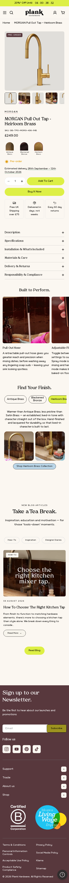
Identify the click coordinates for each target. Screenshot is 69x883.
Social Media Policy (47, 853)
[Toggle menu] (5, 13)
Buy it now (34, 192)
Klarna (39, 860)
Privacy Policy (44, 845)
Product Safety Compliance (12, 868)
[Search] (11, 13)
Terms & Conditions (14, 845)
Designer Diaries (53, 540)
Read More (15, 633)
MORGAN (11, 112)
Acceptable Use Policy (16, 860)
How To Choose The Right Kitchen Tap (34, 607)
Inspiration (30, 540)
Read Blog (34, 650)
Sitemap (41, 868)
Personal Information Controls (15, 853)
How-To (12, 540)
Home (6, 23)
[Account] (55, 13)
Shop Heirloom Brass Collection (34, 466)
